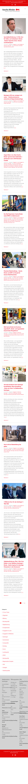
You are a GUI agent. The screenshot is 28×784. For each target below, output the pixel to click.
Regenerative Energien (8, 661)
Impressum (22, 751)
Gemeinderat (6, 640)
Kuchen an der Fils (20, 334)
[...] (4, 68)
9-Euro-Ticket (6, 612)
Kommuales (16, 45)
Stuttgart (5, 667)
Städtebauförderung (15, 508)
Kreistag (5, 646)
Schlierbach (20, 45)
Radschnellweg (6, 280)
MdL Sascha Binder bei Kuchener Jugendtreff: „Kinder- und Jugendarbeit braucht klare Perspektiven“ (14, 328)
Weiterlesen (6, 71)
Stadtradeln (12, 165)
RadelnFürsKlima (7, 165)
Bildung (5, 618)
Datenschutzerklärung (14, 752)
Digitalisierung (6, 624)
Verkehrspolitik (6, 670)
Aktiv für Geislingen (17, 163)
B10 (15, 102)
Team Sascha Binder (19, 167)
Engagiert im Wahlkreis (17, 332)
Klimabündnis (10, 164)
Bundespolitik (6, 621)
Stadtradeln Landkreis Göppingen (9, 167)
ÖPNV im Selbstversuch (16, 221)
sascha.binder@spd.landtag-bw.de (17, 2)
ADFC (15, 218)
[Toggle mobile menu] (25, 8)
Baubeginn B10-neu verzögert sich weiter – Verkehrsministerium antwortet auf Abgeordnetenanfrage (13, 97)
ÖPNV (4, 655)
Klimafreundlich (15, 164)
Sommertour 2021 (11, 222)
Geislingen (9, 45)
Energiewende (6, 627)
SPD (4, 664)
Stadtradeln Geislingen (18, 165)
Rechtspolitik (6, 658)
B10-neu (17, 102)
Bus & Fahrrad (17, 220)
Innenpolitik (6, 643)
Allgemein (5, 615)
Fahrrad (21, 220)
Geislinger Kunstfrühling (8, 394)
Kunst (4, 649)
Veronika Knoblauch (20, 394)
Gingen (5, 103)
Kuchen (15, 334)
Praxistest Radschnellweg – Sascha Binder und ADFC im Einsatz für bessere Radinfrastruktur (13, 272)
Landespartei (6, 652)
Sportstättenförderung (7, 46)
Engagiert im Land (16, 44)
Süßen (13, 46)
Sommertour (6, 222)
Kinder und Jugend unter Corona (15, 333)
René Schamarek (7, 336)
